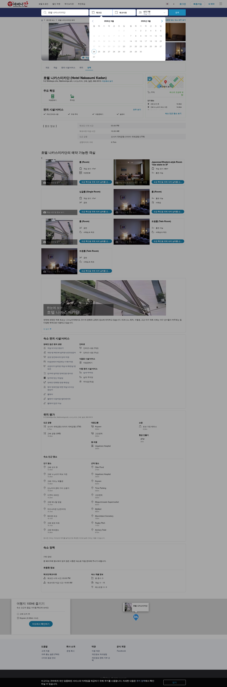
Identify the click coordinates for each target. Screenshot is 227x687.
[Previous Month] (93, 21)
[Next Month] (162, 21)
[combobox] (67, 12)
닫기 (174, 682)
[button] (101, 12)
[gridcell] (119, 30)
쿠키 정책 (140, 680)
